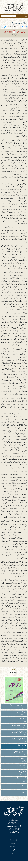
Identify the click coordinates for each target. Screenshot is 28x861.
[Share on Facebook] (4, 26)
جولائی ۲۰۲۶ (12, 843)
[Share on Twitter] (2, 26)
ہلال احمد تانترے (23, 26)
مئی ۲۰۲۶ (12, 850)
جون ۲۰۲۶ (12, 846)
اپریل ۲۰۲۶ (12, 853)
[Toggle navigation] (26, 16)
